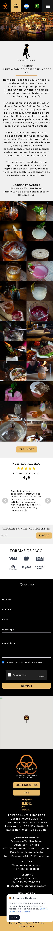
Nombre (6, 599)
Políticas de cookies (27, 869)
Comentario (9, 643)
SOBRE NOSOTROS (27, 785)
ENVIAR (44, 535)
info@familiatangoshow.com (28, 886)
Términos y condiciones (26, 865)
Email (5, 619)
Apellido (7, 609)
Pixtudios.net (26, 926)
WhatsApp (8, 630)
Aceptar (14, 917)
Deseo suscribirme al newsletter (24, 662)
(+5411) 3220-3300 (27, 878)
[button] (26, 719)
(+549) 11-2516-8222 (27, 882)
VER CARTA (27, 449)
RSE (26, 792)
